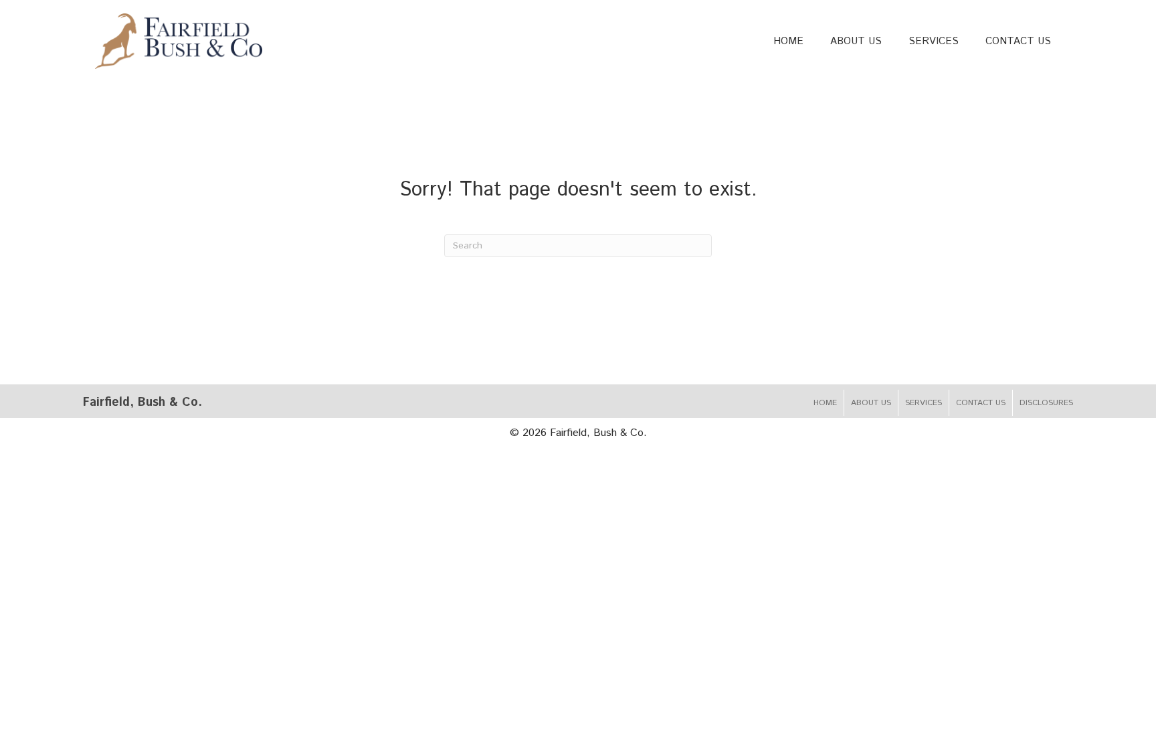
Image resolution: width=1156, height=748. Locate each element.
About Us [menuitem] (871, 402)
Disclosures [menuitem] (1046, 402)
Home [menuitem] (825, 402)
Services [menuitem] (923, 402)
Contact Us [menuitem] (980, 402)
